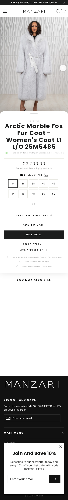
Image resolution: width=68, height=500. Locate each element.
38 (33, 183)
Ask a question (32, 249)
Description (32, 243)
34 (12, 183)
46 (23, 193)
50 (43, 193)
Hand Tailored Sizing (32, 215)
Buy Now (34, 234)
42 (53, 183)
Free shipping (35, 168)
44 (12, 193)
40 (43, 183)
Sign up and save (20, 400)
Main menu (14, 433)
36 (23, 183)
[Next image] (63, 68)
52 (53, 193)
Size (31, 174)
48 (33, 193)
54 (33, 203)
